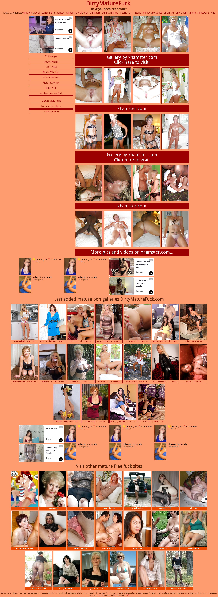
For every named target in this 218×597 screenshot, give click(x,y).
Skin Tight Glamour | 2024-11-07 (165, 381)
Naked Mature (193, 548)
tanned (192, 12)
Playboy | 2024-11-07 (194, 381)
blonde (147, 12)
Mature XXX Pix (51, 82)
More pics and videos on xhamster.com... (131, 252)
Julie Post (51, 88)
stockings (157, 12)
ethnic (105, 12)
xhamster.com (131, 108)
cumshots (27, 12)
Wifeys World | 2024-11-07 (137, 381)
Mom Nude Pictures (151, 588)
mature (114, 12)
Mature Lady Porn (51, 101)
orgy (85, 12)
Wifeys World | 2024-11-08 (53, 381)
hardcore (71, 12)
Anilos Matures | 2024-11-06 (151, 421)
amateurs (95, 12)
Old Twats (51, 67)
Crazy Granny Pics (66, 588)
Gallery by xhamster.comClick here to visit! (132, 60)
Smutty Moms (51, 61)
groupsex (59, 12)
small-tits (169, 12)
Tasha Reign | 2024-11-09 (24, 341)
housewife (203, 12)
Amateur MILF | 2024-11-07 (81, 381)
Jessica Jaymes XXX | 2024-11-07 (123, 421)
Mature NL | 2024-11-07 (95, 421)
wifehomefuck (123, 588)
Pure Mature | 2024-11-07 (109, 381)
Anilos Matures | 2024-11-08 (24, 381)
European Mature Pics (38, 588)
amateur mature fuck (51, 93)
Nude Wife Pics (51, 72)
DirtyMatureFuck (108, 3)
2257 (127, 595)
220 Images (51, 56)
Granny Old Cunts (165, 548)
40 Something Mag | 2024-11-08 (52, 341)
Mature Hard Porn (51, 106)
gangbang (47, 12)
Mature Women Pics (179, 588)
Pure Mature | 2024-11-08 (137, 341)
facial (37, 12)
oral (79, 12)
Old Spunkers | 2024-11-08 (81, 341)
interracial (125, 12)
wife (213, 12)
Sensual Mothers (51, 77)
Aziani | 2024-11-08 (193, 341)
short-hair (181, 12)
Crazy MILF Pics (51, 111)
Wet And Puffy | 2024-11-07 (66, 421)
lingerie (137, 12)
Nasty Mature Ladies (95, 588)
